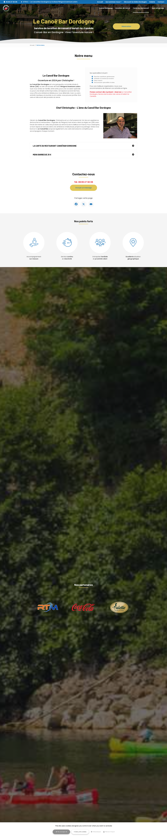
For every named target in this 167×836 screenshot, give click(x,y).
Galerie (152, 2)
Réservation (126, 26)
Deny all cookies (80, 832)
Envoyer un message (83, 188)
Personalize (96, 832)
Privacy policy (110, 832)
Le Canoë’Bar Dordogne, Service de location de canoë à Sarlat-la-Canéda (111, 94)
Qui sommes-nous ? (113, 2)
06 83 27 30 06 (85, 182)
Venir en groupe (158, 8)
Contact (161, 2)
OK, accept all (62, 832)
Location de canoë (122, 8)
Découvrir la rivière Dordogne (135, 2)
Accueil (100, 2)
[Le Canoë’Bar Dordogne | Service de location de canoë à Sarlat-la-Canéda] (6, 8)
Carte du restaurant (141, 8)
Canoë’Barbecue (106, 8)
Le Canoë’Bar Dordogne (50, 2)
